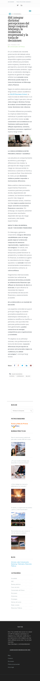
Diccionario (11, 1)
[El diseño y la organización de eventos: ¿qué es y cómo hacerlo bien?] (18, 519)
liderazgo (20, 376)
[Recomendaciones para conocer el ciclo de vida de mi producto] (18, 542)
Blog (9, 655)
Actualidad (14, 578)
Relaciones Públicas (16, 608)
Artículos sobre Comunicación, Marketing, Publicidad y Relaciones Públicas (21, 564)
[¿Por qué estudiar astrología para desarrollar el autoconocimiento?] (18, 472)
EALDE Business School (18, 94)
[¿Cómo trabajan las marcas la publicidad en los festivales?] (18, 495)
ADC (12, 581)
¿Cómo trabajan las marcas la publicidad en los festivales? (19, 485)
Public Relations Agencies (23, 1)
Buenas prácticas (16, 584)
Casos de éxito (15, 587)
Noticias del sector (16, 602)
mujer (28, 376)
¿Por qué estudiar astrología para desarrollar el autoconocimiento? (20, 462)
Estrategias (14, 599)
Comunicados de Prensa (17, 47)
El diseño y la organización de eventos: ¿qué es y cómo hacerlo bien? (21, 508)
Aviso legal (11, 667)
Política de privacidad (14, 664)
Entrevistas (14, 596)
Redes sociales (15, 605)
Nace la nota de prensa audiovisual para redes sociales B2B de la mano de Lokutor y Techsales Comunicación (21, 438)
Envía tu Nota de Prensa (19, 423)
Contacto (10, 658)
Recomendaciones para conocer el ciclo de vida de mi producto (20, 532)
